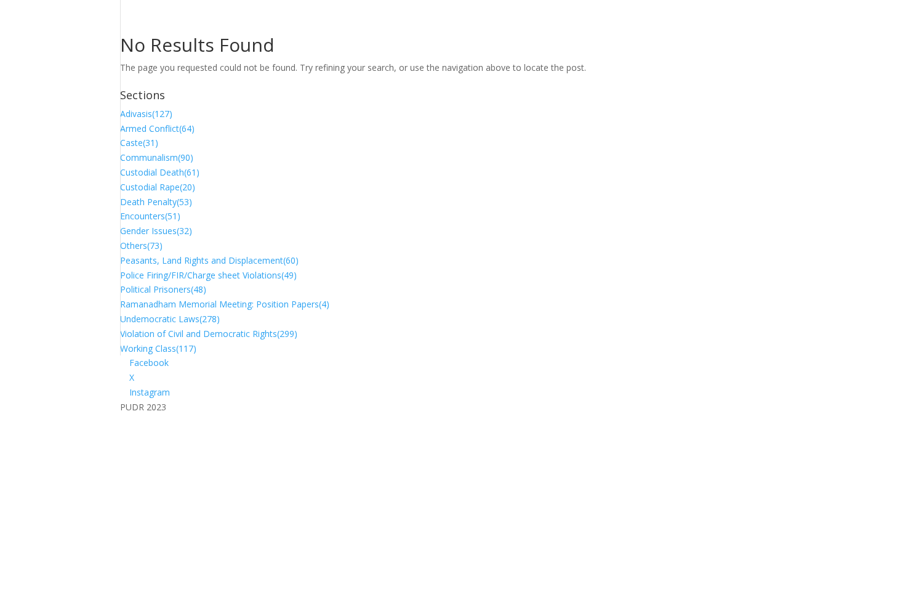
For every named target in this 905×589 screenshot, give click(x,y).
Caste (139, 142)
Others (141, 245)
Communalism (156, 157)
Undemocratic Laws (170, 319)
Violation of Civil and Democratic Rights (208, 333)
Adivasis (146, 114)
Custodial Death (159, 172)
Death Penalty (156, 202)
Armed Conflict (157, 128)
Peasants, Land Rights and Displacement (209, 260)
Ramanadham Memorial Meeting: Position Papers (224, 304)
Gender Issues (156, 231)
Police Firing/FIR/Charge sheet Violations (208, 275)
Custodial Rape (157, 187)
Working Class (158, 348)
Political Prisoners (163, 289)
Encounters (150, 216)
